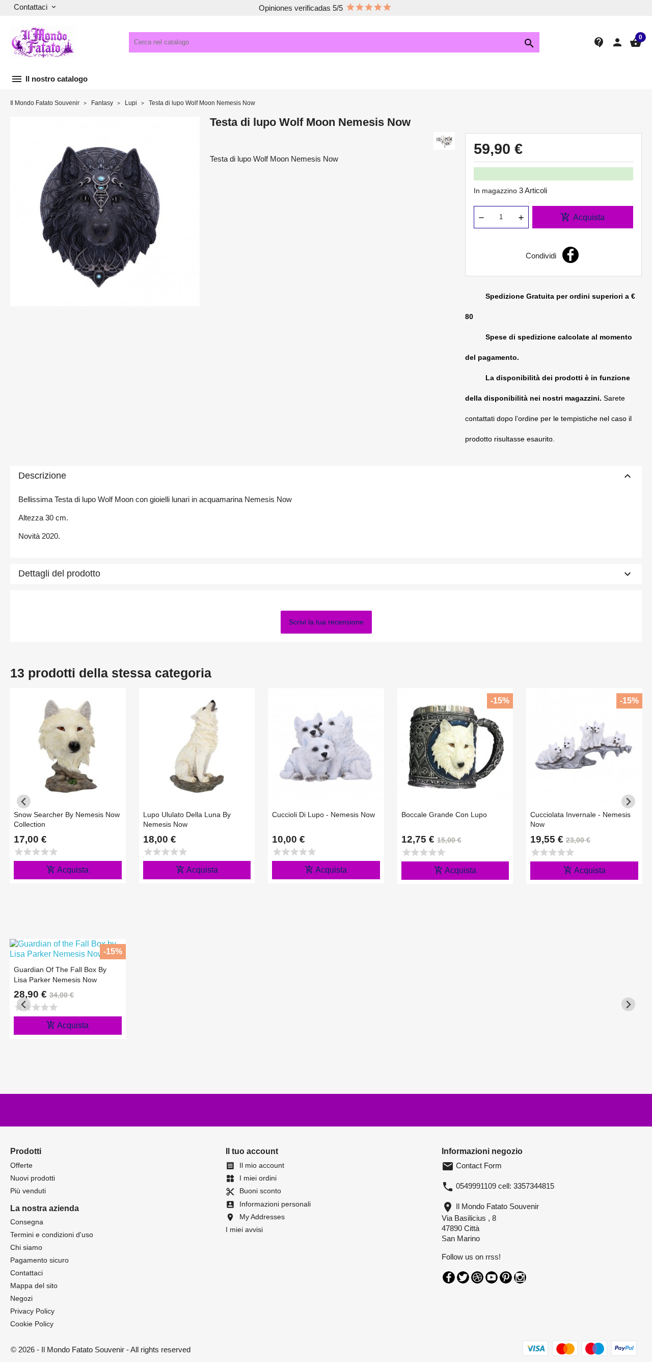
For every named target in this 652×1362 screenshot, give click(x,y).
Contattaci (26, 1273)
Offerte (21, 1165)
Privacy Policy (32, 1311)
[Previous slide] (24, 801)
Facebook (449, 1277)
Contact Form (472, 1165)
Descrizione (326, 476)
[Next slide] (628, 801)
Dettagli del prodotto (326, 574)
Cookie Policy (31, 1324)
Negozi (21, 1298)
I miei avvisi (244, 1229)
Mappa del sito (34, 1285)
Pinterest (506, 1277)
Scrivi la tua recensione (326, 622)
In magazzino (495, 191)
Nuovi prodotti (32, 1178)
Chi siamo (26, 1247)
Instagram (520, 1277)
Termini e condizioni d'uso (51, 1234)
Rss (477, 1277)
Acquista (582, 217)
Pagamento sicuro (39, 1260)
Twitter (463, 1277)
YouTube (491, 1277)
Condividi (570, 255)
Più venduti (28, 1191)
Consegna (26, 1222)
